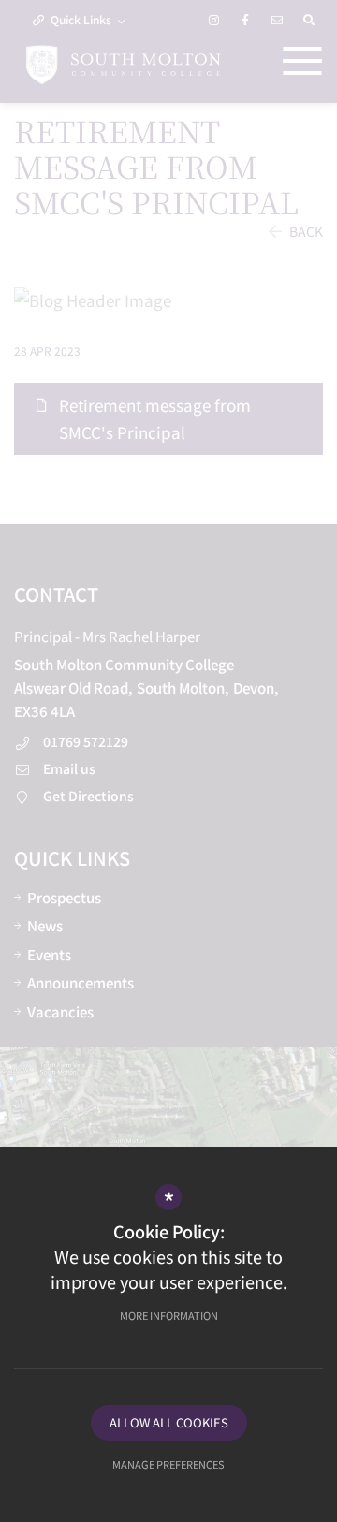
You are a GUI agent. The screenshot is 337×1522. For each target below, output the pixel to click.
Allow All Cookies (169, 1422)
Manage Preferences (168, 1463)
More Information (169, 1315)
